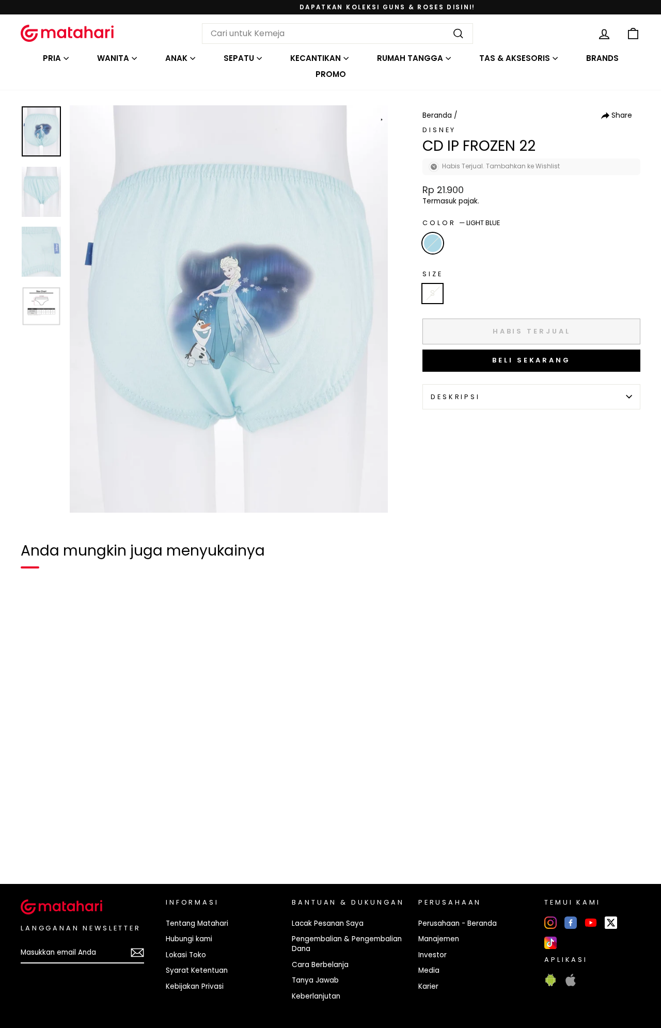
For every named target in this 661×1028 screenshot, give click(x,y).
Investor (432, 955)
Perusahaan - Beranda (457, 923)
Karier (428, 986)
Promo (331, 74)
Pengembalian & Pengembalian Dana (347, 944)
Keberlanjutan (316, 996)
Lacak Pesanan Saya (328, 923)
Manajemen (438, 939)
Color (461, 222)
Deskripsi (455, 396)
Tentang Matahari (197, 923)
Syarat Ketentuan (197, 970)
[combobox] (337, 33)
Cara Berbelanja (320, 965)
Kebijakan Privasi (195, 986)
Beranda (437, 115)
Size (432, 274)
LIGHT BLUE (432, 243)
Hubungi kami (189, 939)
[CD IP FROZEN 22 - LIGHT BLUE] (35, 840)
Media (428, 970)
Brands (602, 58)
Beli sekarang (531, 360)
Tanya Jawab (315, 980)
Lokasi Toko (186, 955)
